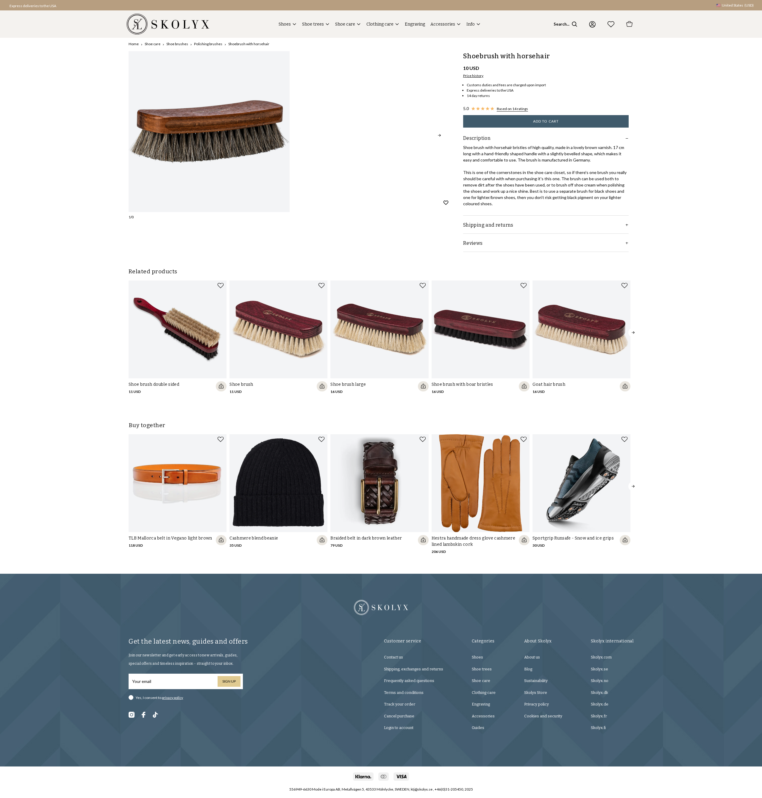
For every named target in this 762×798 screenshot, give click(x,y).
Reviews (473, 243)
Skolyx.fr (599, 716)
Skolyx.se (599, 669)
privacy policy (172, 697)
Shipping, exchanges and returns (413, 669)
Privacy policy (536, 704)
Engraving (415, 24)
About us (532, 657)
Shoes (285, 24)
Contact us (393, 657)
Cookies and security (543, 716)
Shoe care (345, 24)
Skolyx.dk (599, 692)
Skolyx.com (601, 657)
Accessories (442, 24)
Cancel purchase (399, 716)
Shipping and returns (488, 225)
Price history (473, 75)
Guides (478, 727)
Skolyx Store (535, 692)
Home (134, 44)
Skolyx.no (599, 680)
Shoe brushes (177, 44)
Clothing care (380, 24)
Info (470, 24)
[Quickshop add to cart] (221, 386)
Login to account (398, 727)
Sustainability (536, 680)
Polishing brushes (208, 44)
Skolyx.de (599, 704)
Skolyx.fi (598, 727)
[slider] (209, 131)
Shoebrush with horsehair (248, 44)
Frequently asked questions (409, 680)
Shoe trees (313, 24)
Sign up (229, 681)
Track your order (399, 704)
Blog (528, 669)
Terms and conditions (404, 692)
